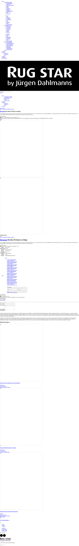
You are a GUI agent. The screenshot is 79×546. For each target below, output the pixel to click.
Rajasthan (8, 34)
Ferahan (7, 30)
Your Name (2, 303)
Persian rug (6, 54)
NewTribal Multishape (10, 43)
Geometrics (8, 18)
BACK (1, 108)
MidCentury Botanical (10, 5)
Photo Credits (4, 530)
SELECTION (4, 58)
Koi (7, 20)
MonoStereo (8, 11)
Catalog (3, 51)
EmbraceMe (8, 46)
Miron (7, 21)
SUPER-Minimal (9, 3)
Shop (3, 1)
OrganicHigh (8, 47)
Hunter (7, 35)
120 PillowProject (9, 48)
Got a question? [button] (2, 300)
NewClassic (8, 29)
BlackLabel (8, 26)
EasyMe (7, 8)
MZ (7, 12)
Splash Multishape (9, 42)
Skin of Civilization (9, 45)
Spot (7, 16)
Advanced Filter (9, 24)
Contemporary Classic (8, 25)
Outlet (5, 50)
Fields (7, 23)
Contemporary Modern (8, 2)
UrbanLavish (8, 27)
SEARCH (4, 57)
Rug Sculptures (7, 98)
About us (3, 52)
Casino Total (8, 4)
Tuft (5, 55)
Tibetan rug (6, 53)
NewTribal (8, 28)
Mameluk (8, 32)
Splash (7, 6)
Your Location (3, 305)
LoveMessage (8, 19)
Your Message (2, 309)
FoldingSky (8, 17)
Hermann (8, 22)
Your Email (2, 304)
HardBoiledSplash (9, 10)
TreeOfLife (8, 38)
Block (7, 7)
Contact (3, 56)
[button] (3, 298)
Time (7, 39)
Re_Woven (8, 13)
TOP (3, 108)
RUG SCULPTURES (8, 41)
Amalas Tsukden (9, 44)
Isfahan (7, 31)
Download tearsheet (3, 235)
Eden (7, 15)
